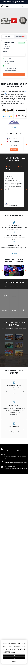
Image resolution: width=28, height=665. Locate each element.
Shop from (5, 51)
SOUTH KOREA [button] (9, 353)
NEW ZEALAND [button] (19, 336)
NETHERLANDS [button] (8, 336)
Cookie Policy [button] (7, 651)
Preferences (14, 661)
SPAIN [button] (19, 353)
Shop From (7, 36)
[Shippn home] (5, 6)
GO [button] (14, 74)
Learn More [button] (14, 253)
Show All (14, 127)
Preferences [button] (13, 652)
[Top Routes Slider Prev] (1, 144)
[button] (14, 270)
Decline (14, 658)
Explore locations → (19, 2)
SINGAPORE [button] (19, 345)
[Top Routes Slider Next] (26, 144)
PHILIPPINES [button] (9, 345)
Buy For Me (20, 36)
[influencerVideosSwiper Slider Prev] (3, 270)
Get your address (14, 149)
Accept (14, 655)
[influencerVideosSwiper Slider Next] (25, 270)
